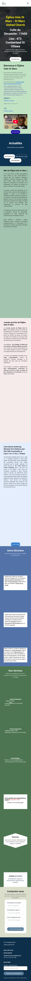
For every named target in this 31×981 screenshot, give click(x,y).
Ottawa (13, 578)
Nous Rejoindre (15, 160)
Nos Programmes (9, 156)
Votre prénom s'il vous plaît (14, 902)
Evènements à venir (21, 156)
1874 (21, 648)
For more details (15, 544)
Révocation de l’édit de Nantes (12, 623)
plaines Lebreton (18, 652)
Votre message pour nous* (14, 917)
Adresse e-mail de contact (10, 965)
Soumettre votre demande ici (13, 973)
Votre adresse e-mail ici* (13, 910)
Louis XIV (12, 625)
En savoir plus (15, 132)
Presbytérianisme (16, 650)
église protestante (9, 580)
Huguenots (14, 621)
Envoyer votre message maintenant (17, 929)
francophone (17, 580)
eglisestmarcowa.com (9, 955)
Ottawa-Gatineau (13, 581)
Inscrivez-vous (15, 59)
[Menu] (28, 3)
